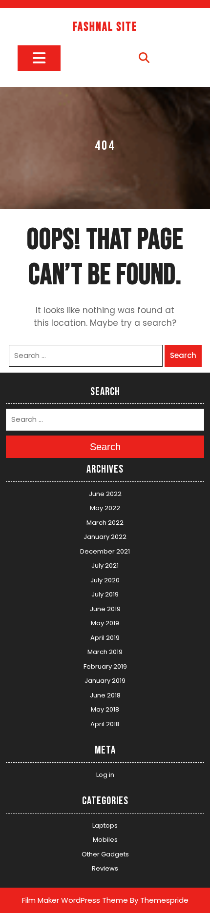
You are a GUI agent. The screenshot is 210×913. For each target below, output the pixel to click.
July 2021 (105, 565)
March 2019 (105, 651)
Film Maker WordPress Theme (75, 900)
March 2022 (105, 522)
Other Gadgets (105, 854)
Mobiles (105, 839)
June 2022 (105, 493)
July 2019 (105, 594)
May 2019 (105, 623)
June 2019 (105, 609)
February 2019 (105, 666)
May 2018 (105, 709)
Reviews (105, 868)
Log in (105, 774)
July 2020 (105, 580)
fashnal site (105, 27)
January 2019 (105, 680)
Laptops (105, 825)
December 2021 (105, 551)
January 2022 (105, 536)
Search (183, 355)
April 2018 (105, 724)
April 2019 (105, 637)
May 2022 (105, 508)
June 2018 (105, 695)
